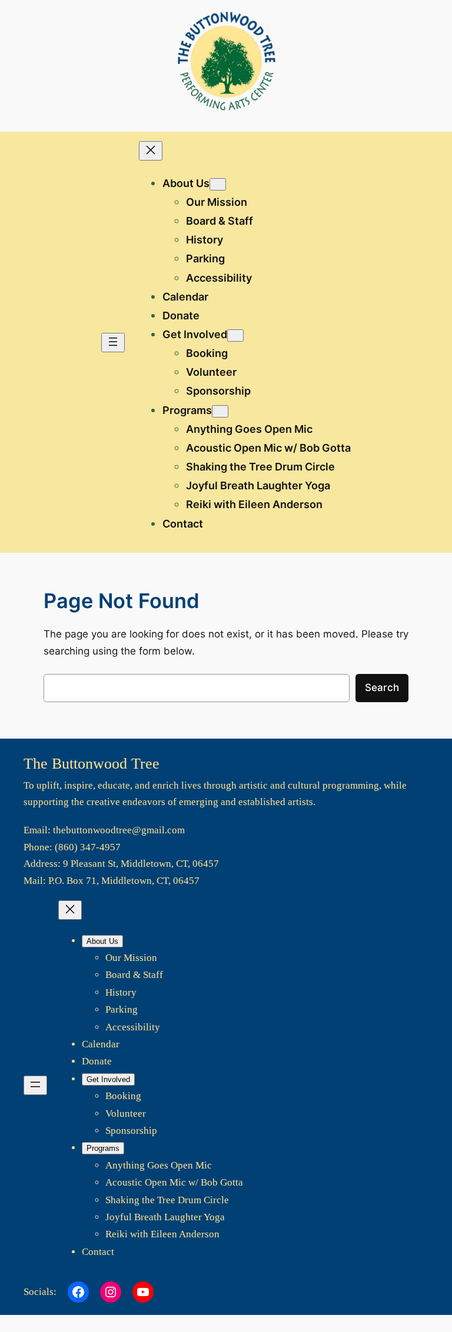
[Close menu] (150, 151)
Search (382, 687)
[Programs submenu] (220, 411)
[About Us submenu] (218, 184)
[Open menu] (113, 342)
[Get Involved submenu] (235, 335)
